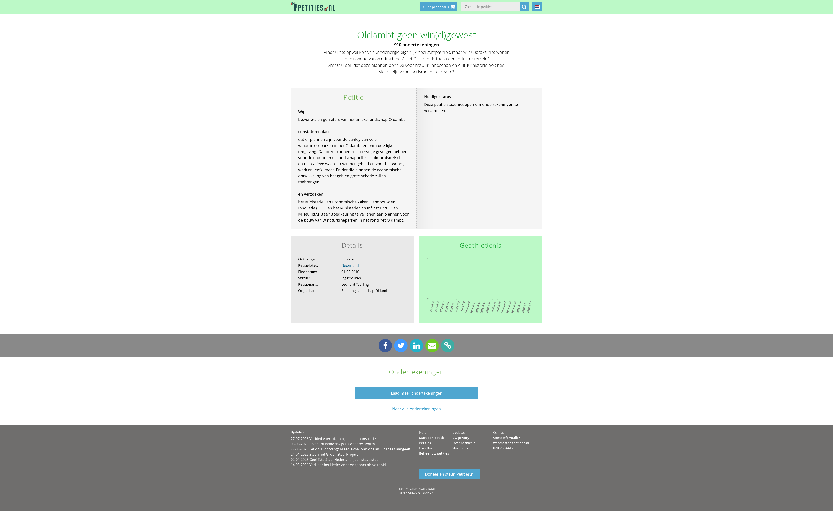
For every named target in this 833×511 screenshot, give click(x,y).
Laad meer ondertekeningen (416, 393)
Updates (458, 432)
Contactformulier (506, 437)
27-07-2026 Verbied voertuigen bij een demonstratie (333, 438)
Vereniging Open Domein (416, 493)
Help (422, 432)
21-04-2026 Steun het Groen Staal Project (324, 454)
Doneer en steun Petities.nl (449, 474)
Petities (425, 443)
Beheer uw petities (434, 453)
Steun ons (460, 448)
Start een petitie (432, 437)
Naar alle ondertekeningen (416, 409)
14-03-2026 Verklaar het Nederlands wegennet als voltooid (338, 464)
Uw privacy (460, 437)
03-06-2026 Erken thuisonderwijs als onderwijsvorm (333, 444)
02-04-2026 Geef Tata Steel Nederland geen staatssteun (336, 459)
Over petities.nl (464, 443)
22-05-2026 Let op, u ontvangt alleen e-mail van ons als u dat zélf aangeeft (350, 449)
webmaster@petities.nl (511, 443)
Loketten (426, 448)
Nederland (350, 265)
